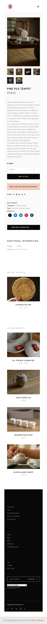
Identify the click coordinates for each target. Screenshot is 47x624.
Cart (8, 562)
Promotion (17, 205)
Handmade (14, 208)
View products (18, 366)
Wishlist (9, 565)
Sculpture (21, 208)
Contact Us (10, 507)
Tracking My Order (13, 513)
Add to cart (23, 176)
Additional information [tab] (20, 227)
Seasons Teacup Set (23, 435)
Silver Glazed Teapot (23, 472)
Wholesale (10, 544)
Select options (17, 310)
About (9, 535)
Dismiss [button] (40, 620)
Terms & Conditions (13, 516)
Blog (8, 538)
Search (31, 579)
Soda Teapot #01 (23, 398)
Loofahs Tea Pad (23, 305)
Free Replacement (13, 547)
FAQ (8, 510)
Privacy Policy (11, 519)
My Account (11, 568)
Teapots (24, 205)
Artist (8, 541)
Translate (24, 587)
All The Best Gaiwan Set (23, 360)
